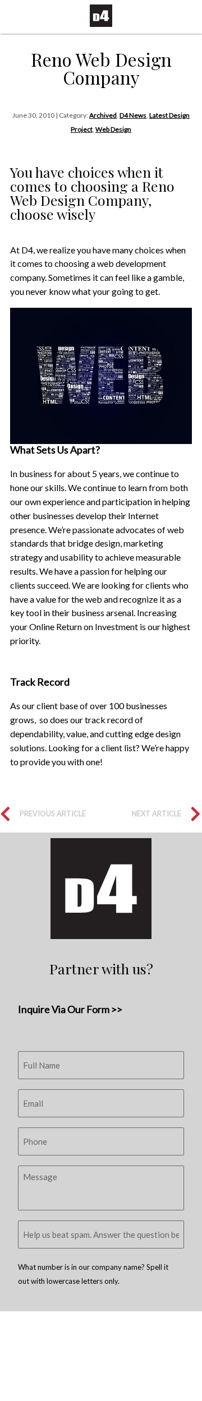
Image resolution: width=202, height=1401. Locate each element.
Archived (103, 115)
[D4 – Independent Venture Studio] (101, 15)
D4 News (133, 115)
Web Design (113, 129)
